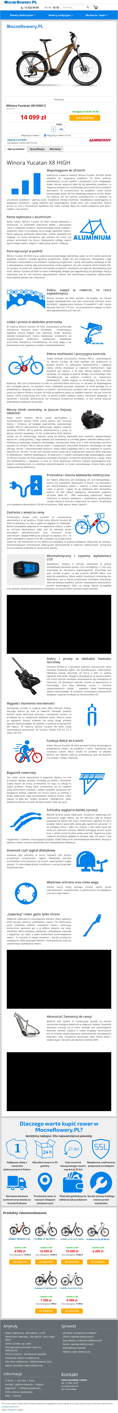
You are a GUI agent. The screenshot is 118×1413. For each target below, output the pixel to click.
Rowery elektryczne (22, 15)
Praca (32, 1380)
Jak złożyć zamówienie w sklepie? (79, 1332)
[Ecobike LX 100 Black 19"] (46, 1278)
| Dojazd (38, 1384)
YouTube (21, 1380)
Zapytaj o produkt (17, 139)
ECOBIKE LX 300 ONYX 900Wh (72, 1239)
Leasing (17, 1395)
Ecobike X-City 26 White (98, 1239)
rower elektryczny (81, 1351)
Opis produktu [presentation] (16, 149)
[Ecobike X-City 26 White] (98, 1228)
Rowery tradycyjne (60, 15)
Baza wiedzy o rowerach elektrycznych (82, 1340)
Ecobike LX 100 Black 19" (46, 1288)
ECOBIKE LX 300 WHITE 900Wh (48, 1239)
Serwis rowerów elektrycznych (78, 1344)
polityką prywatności (10, 1406)
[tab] (16, 149)
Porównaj (59, 99)
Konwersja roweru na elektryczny (22, 1357)
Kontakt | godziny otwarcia (19, 1384)
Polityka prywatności (30, 1388)
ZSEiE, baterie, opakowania (19, 1391)
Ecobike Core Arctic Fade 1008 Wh (75, 1288)
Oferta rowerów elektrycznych (78, 1336)
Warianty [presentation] (55, 149)
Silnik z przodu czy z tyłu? (18, 1343)
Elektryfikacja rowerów (74, 1347)
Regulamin (10, 1388)
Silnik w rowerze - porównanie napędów (25, 1354)
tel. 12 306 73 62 (69, 1383)
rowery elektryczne (33, 1365)
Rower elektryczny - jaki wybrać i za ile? (25, 1332)
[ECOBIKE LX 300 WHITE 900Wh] (46, 1228)
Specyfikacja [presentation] (37, 149)
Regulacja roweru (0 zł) (59, 135)
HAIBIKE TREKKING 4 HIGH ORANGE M (25, 1239)
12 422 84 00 (31, 7)
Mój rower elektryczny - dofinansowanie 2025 (28, 1361)
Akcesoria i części (96, 15)
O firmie (9, 1380)
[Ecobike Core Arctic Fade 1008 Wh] (72, 1278)
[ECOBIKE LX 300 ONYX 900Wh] (72, 1228)
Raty (7, 1395)
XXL (61, 129)
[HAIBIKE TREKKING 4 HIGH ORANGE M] (20, 1228)
